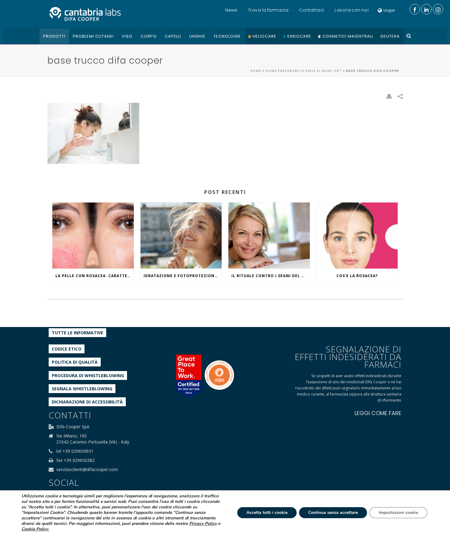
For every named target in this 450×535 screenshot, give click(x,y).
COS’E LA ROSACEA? (357, 275)
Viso (127, 36)
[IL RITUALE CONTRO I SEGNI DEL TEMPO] (269, 235)
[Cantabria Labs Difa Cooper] (85, 14)
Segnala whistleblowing (82, 389)
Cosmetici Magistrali (347, 36)
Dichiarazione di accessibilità (87, 402)
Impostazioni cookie (398, 512)
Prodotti (54, 36)
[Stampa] (389, 96)
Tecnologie (227, 36)
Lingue (389, 10)
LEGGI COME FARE (377, 413)
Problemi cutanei (93, 36)
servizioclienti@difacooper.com (87, 469)
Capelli (173, 36)
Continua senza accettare (333, 512)
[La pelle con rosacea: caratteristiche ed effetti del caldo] (93, 235)
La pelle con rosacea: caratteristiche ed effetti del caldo (94, 275)
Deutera (390, 36)
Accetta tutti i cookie (266, 512)
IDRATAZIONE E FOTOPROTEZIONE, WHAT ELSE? (183, 275)
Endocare (299, 36)
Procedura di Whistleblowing (88, 375)
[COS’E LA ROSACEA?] (357, 235)
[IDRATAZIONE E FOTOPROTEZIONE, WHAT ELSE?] (181, 235)
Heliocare (264, 36)
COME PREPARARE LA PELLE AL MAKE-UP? (303, 71)
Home (255, 71)
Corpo (149, 36)
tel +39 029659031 (74, 451)
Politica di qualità (75, 362)
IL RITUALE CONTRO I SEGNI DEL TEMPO (270, 275)
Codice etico (66, 349)
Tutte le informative (77, 333)
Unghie (197, 36)
